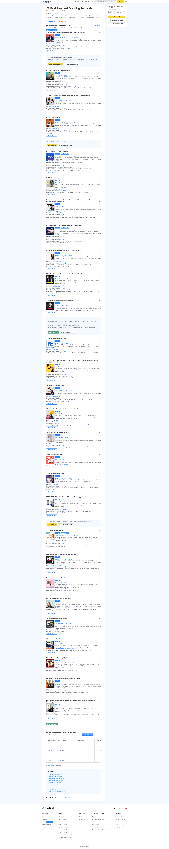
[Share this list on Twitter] (53, 13)
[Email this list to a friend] (60, 13)
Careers (47, 822)
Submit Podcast (51, 21)
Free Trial (120, 1)
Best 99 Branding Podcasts (55, 774)
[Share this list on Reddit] (58, 13)
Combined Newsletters (98, 819)
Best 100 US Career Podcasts (55, 787)
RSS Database (62, 816)
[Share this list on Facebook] (50, 13)
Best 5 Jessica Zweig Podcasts (55, 784)
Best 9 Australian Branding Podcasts (56, 778)
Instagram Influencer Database (66, 835)
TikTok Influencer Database (65, 840)
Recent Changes (119, 822)
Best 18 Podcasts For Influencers (56, 786)
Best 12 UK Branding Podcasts (55, 782)
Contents (66, 10)
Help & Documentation (121, 819)
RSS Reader (82, 819)
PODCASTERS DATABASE (86, 1)
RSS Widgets (95, 822)
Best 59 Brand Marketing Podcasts (56, 780)
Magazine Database (63, 824)
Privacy (44, 827)
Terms (43, 829)
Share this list (50, 798)
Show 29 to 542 (53, 724)
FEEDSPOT (76, 1)
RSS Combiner (96, 824)
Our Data (44, 819)
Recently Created (119, 824)
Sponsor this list (62, 21)
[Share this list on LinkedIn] (55, 13)
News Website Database (64, 832)
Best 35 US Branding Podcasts (55, 776)
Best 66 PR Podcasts (53, 789)
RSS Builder (95, 827)
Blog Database (62, 819)
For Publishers (82, 816)
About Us (44, 816)
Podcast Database (63, 822)
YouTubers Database (63, 829)
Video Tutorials (119, 816)
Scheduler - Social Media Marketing (101, 829)
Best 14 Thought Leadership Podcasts (57, 791)
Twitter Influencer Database (65, 837)
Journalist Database (63, 827)
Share (47, 13)
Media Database (83, 822)
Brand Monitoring (96, 816)
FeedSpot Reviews (46, 824)
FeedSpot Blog (119, 827)
